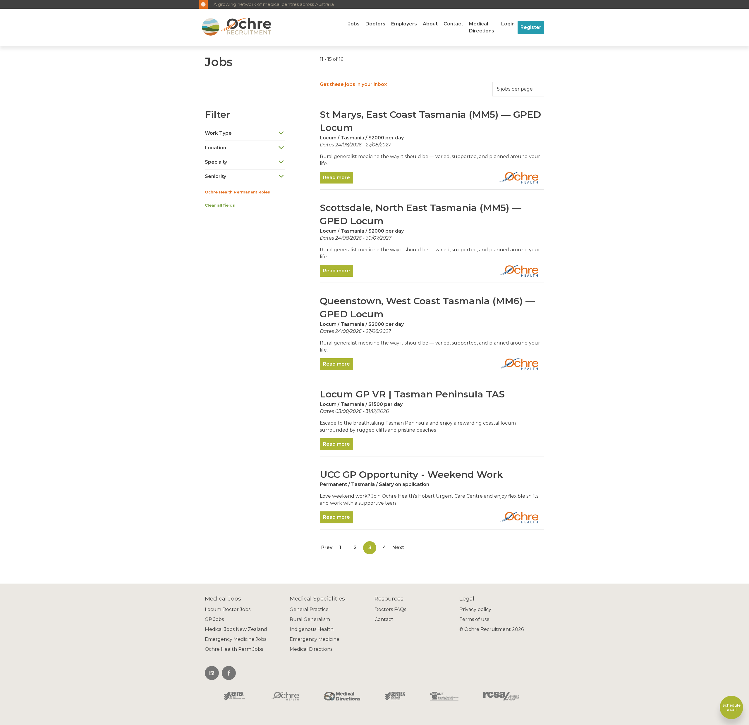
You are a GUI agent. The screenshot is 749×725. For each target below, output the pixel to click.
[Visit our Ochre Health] (284, 697)
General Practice (309, 609)
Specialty (216, 162)
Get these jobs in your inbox (353, 84)
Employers (404, 24)
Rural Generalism (310, 619)
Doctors (375, 24)
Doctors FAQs (390, 609)
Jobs (354, 24)
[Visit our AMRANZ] (444, 697)
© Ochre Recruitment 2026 (491, 629)
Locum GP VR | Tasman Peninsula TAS (412, 394)
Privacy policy (475, 609)
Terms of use (474, 619)
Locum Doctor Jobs (227, 609)
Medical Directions (481, 27)
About (430, 24)
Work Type (218, 133)
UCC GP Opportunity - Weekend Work (411, 474)
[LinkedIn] (212, 673)
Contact (453, 24)
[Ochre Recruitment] (210, 27)
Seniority (215, 176)
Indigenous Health (312, 629)
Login (508, 24)
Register (530, 27)
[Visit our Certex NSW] (395, 697)
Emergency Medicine (314, 639)
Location (215, 147)
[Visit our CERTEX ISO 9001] (234, 697)
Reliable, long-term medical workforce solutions (267, 4)
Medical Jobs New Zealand (236, 629)
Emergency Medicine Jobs (235, 639)
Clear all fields (220, 205)
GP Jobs (214, 619)
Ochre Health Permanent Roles (237, 192)
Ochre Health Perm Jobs (234, 649)
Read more (336, 177)
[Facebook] (229, 673)
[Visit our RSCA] (501, 697)
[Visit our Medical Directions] (342, 697)
